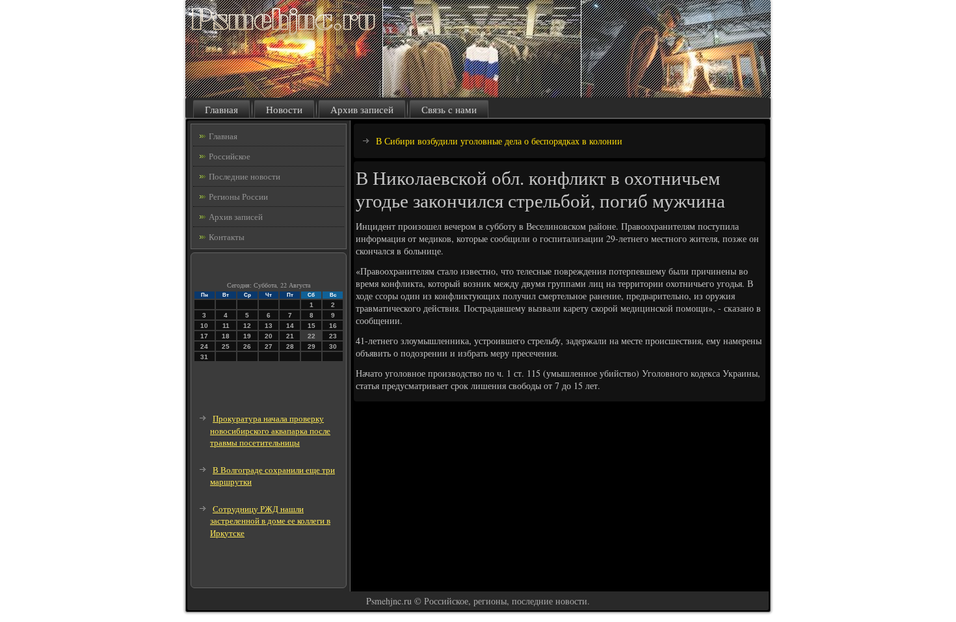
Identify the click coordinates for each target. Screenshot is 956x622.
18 (226, 336)
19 (247, 336)
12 (247, 325)
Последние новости (244, 176)
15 (311, 325)
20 (268, 336)
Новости (284, 109)
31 (204, 356)
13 (268, 325)
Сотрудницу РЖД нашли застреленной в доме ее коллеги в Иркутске (270, 521)
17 (204, 336)
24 (204, 346)
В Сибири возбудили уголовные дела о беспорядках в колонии (499, 141)
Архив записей (361, 109)
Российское (229, 156)
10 (204, 325)
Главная (221, 109)
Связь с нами (449, 109)
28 (290, 346)
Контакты (227, 237)
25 (226, 346)
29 (311, 346)
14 (290, 325)
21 (290, 336)
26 (247, 346)
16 (333, 325)
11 (226, 325)
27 (268, 346)
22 (311, 336)
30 (333, 346)
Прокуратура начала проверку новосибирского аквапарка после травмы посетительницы (270, 430)
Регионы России (238, 196)
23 (333, 336)
